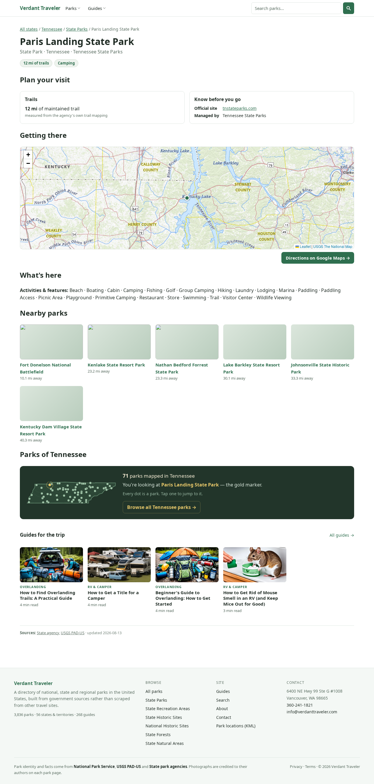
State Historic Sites (164, 717)
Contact (223, 717)
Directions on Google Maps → (318, 258)
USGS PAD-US (72, 632)
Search (223, 700)
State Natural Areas (165, 743)
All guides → (342, 535)
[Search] (348, 8)
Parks (71, 8)
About (222, 708)
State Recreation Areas (168, 708)
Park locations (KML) (235, 726)
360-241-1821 (300, 705)
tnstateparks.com (240, 108)
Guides (95, 8)
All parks (154, 691)
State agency (48, 632)
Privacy (296, 766)
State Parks (77, 29)
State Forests (158, 734)
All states (29, 29)
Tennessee (51, 29)
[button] (187, 198)
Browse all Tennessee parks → (161, 507)
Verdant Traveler (40, 8)
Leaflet (305, 246)
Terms (310, 766)
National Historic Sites (167, 726)
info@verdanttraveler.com (312, 712)
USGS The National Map (332, 246)
